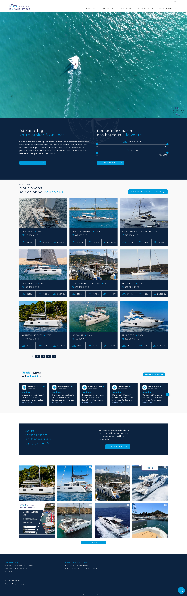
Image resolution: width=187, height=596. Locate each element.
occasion (91, 9)
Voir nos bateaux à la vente (146, 192)
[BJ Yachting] (20, 7)
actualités (127, 9)
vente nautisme (99, 595)
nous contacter (167, 9)
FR (171, 1)
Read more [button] (27, 402)
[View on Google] (24, 387)
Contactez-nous (117, 446)
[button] (19, 394)
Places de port (109, 9)
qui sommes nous (146, 9)
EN (175, 1)
